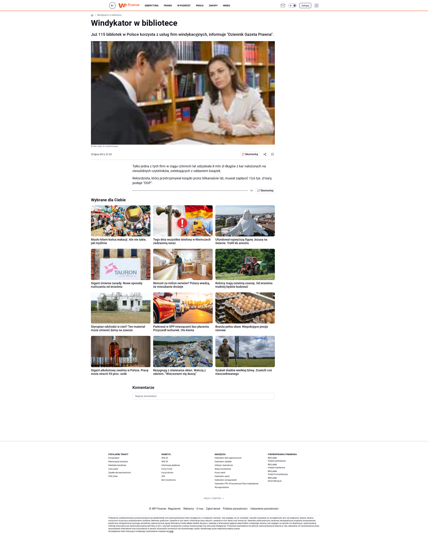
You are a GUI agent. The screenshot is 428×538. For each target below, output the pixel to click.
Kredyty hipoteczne (276, 467)
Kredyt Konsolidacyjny (278, 474)
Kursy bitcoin (167, 472)
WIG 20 (165, 458)
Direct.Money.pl (275, 481)
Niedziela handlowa (117, 465)
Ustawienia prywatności (264, 508)
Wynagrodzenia (222, 487)
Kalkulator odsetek (223, 461)
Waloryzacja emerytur (118, 461)
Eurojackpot (113, 458)
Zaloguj (305, 5)
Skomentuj (251, 154)
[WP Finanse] (131, 5)
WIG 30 (165, 461)
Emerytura (151, 5)
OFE (163, 476)
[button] (292, 6)
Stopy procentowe (223, 469)
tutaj (171, 531)
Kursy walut (220, 472)
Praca (199, 5)
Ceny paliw (113, 469)
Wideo (226, 5)
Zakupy (213, 5)
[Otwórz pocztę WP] (283, 5)
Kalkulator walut (222, 476)
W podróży (184, 5)
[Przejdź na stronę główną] (112, 8)
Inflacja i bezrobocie (224, 465)
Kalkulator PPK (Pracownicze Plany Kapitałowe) (236, 483)
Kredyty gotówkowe (277, 461)
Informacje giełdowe (171, 465)
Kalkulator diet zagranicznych (228, 458)
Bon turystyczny (169, 480)
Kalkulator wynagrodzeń (226, 480)
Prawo (168, 5)
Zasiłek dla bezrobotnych (119, 472)
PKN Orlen (113, 476)
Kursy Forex (167, 469)
